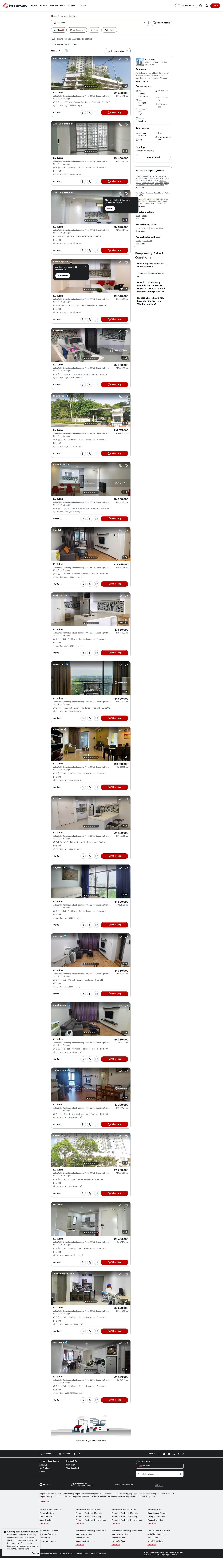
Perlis (138, 216)
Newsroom (70, 1465)
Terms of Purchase (98, 1554)
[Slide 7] (97, 691)
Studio (138, 241)
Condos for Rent (118, 1538)
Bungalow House (157, 185)
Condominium (148, 182)
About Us (43, 1465)
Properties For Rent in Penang (124, 1517)
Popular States (154, 1509)
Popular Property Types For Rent (127, 1530)
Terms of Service (67, 1554)
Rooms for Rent (118, 1541)
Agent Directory (46, 1520)
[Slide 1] (85, 86)
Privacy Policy (33, 1540)
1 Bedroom (148, 241)
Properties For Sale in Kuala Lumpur (90, 1520)
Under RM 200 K (142, 228)
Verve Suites (153, 1538)
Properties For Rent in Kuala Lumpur (127, 1520)
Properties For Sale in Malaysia (88, 1513)
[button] (53, 38)
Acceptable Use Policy (48, 1554)
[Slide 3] (89, 86)
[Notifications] (206, 5)
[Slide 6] (96, 86)
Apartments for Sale (83, 1534)
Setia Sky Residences (157, 1534)
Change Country (144, 1461)
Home (54, 16)
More (81, 5)
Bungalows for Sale (83, 1541)
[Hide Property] (121, 59)
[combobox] (100, 23)
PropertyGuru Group (49, 1461)
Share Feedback (72, 1468)
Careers (42, 1472)
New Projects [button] (56, 5)
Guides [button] (71, 5)
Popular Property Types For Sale (90, 1530)
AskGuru (43, 1538)
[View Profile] (59, 58)
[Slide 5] (93, 86)
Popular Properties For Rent (124, 1509)
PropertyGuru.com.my (48, 1494)
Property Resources (48, 1530)
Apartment (159, 182)
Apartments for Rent (120, 1534)
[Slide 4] (91, 86)
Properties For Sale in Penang (88, 1517)
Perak (144, 216)
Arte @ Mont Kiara (155, 1541)
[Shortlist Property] (126, 59)
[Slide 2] (87, 86)
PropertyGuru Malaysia (50, 1509)
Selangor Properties (156, 1517)
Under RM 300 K (157, 228)
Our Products (44, 1468)
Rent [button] (42, 5)
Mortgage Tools (46, 1534)
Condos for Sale (82, 1538)
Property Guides (46, 1541)
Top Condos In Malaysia (159, 1530)
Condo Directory (46, 1517)
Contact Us (71, 1461)
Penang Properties (155, 1520)
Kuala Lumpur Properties (158, 1513)
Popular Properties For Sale (88, 1509)
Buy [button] (33, 5)
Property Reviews (46, 1513)
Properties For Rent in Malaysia (125, 1513)
